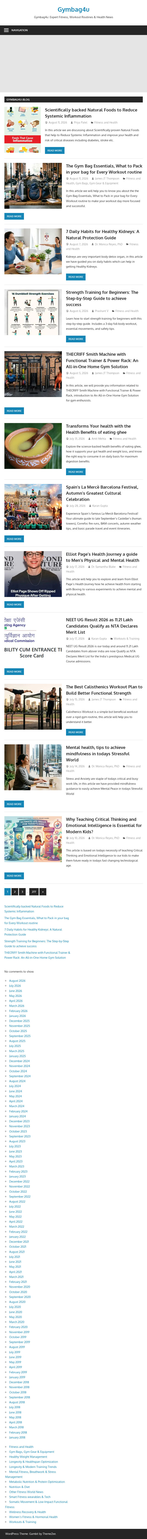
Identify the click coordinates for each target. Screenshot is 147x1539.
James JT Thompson (107, 178)
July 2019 (14, 1352)
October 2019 (17, 1337)
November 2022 (19, 1186)
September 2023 (19, 1136)
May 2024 (15, 1096)
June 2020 (15, 1312)
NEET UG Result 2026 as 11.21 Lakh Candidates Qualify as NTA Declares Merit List (102, 626)
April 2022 (15, 1221)
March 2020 (16, 1322)
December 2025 (19, 1021)
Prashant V (101, 311)
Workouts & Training (126, 638)
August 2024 (17, 1081)
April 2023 (15, 1161)
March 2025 (16, 1051)
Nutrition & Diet (19, 1487)
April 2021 (15, 1272)
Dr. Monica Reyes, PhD (108, 244)
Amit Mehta (99, 438)
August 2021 (17, 1252)
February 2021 (18, 1282)
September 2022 (19, 1196)
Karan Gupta (100, 505)
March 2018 (16, 1427)
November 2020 (19, 1287)
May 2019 (15, 1362)
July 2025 (15, 1046)
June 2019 (15, 1357)
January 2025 (17, 1056)
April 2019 (15, 1367)
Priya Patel (80, 122)
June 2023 (15, 1151)
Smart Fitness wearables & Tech (29, 1497)
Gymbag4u (73, 9)
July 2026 (15, 986)
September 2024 (20, 1076)
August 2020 (17, 1302)
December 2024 (19, 1061)
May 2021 (15, 1267)
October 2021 (17, 1246)
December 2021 (19, 1241)
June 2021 (15, 1262)
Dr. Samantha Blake (103, 566)
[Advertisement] (73, 63)
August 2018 (17, 1402)
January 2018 (17, 1437)
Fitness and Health (106, 122)
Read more (54, 150)
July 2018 (14, 1407)
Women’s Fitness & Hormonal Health (33, 1517)
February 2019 (18, 1372)
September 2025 (20, 1036)
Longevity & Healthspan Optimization (33, 1461)
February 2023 (18, 1171)
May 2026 (15, 996)
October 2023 (18, 1131)
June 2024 (15, 1091)
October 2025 (18, 1031)
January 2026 (17, 1016)
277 (34, 891)
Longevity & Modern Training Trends (33, 1467)
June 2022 (15, 1211)
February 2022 (18, 1232)
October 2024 (18, 1071)
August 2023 (17, 1141)
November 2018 (19, 1387)
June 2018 (15, 1412)
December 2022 (19, 1181)
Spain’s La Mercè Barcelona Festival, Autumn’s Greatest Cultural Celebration (102, 493)
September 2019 (19, 1342)
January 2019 (17, 1377)
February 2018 (18, 1432)
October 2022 (18, 1191)
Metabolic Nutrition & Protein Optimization (37, 1482)
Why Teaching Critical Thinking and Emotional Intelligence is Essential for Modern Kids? (104, 825)
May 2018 (15, 1417)
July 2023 (15, 1146)
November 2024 (19, 1066)
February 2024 (18, 1111)
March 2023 (16, 1166)
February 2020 (18, 1327)
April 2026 (16, 1001)
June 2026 (15, 991)
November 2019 (19, 1332)
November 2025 (19, 1026)
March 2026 (16, 1006)
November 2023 (19, 1126)
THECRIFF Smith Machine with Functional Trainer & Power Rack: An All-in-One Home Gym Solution (102, 360)
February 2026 (18, 1011)
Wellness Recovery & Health (27, 1512)
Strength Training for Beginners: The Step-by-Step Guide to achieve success (102, 298)
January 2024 (17, 1116)
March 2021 (16, 1277)
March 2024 (16, 1106)
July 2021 (14, 1257)
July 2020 (15, 1307)
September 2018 (19, 1397)
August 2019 (17, 1347)
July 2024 (15, 1086)
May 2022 (15, 1216)
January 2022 (17, 1237)
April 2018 (15, 1422)
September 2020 (20, 1297)
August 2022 (17, 1201)
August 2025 (17, 1041)
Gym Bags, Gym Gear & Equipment (97, 183)
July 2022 (15, 1206)
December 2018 (19, 1382)
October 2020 (18, 1292)
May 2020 (15, 1317)
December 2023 (19, 1121)
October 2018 (17, 1392)
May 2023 (15, 1156)
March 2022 (16, 1226)
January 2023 (17, 1176)
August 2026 (17, 981)
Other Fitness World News (26, 1492)
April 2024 (16, 1101)
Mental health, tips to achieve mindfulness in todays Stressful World (98, 753)
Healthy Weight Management (28, 1457)
